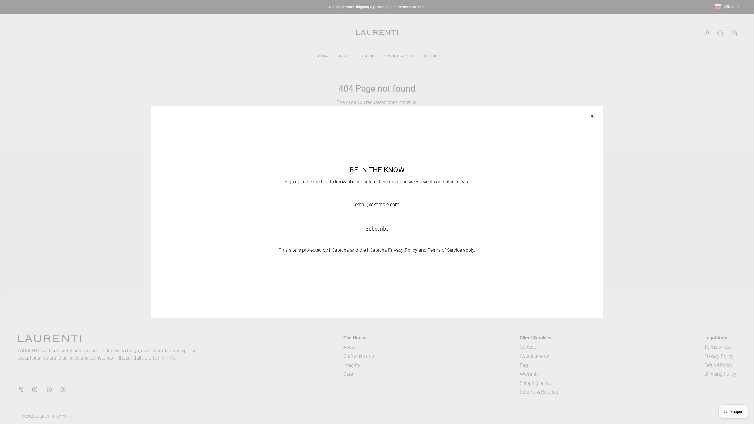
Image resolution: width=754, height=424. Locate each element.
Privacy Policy (402, 250)
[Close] (592, 116)
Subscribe (377, 229)
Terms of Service (445, 250)
